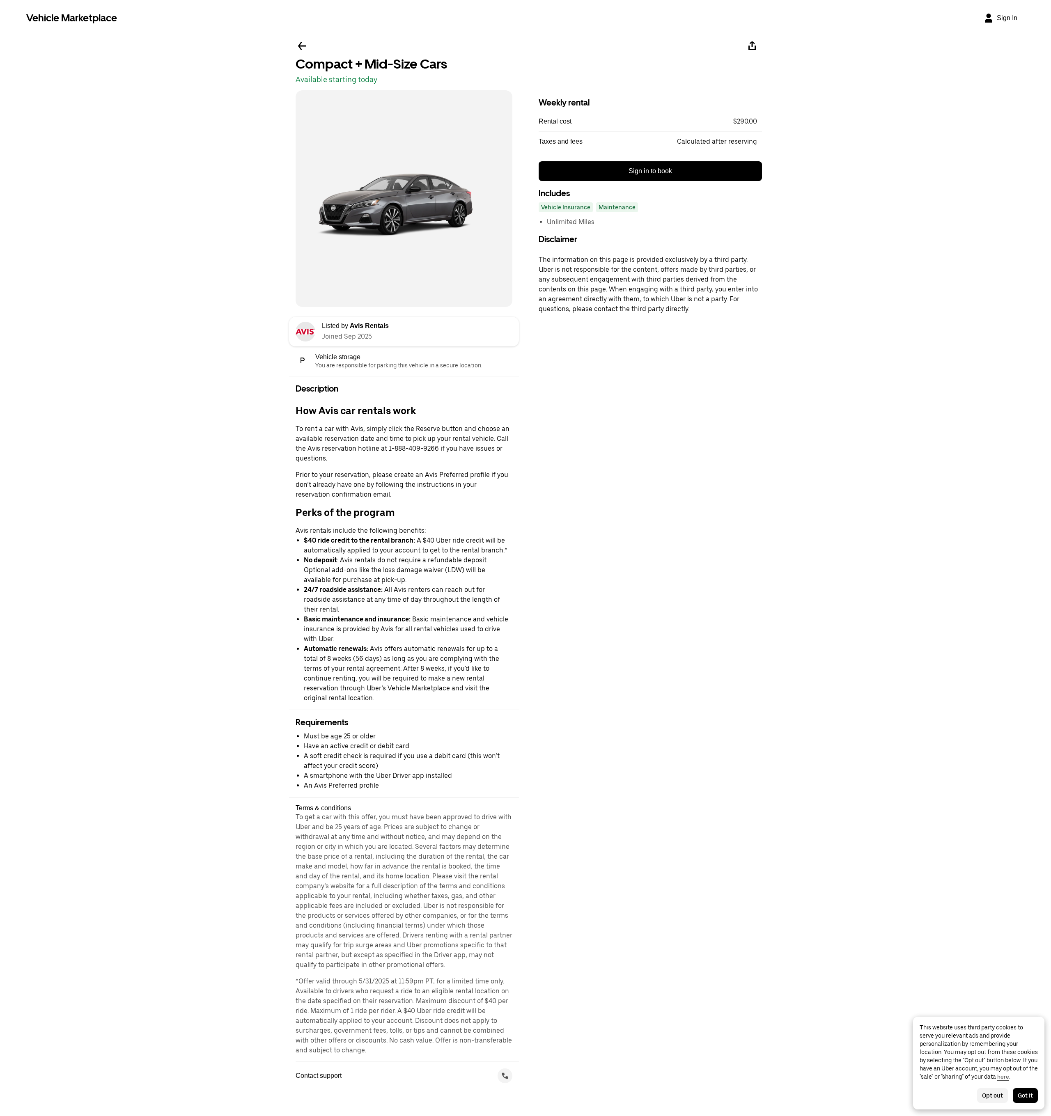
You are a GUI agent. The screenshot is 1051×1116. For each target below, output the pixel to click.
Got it (1025, 1095)
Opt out (992, 1095)
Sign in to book (650, 170)
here (1003, 1076)
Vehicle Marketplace (71, 18)
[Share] (752, 46)
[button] (650, 121)
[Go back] (302, 46)
